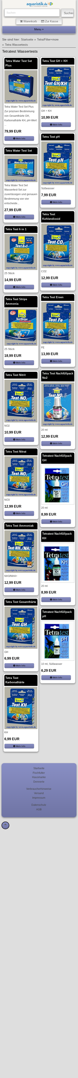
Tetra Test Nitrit (15, 375)
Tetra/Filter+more (47, 39)
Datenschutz (38, 804)
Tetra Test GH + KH (54, 61)
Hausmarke (39, 777)
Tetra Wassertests (16, 44)
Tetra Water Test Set (18, 150)
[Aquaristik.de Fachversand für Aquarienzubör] (39, 4)
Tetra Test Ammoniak (19, 525)
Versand (39, 793)
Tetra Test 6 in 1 (15, 229)
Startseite (27, 39)
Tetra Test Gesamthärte (20, 602)
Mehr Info (20, 138)
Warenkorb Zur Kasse (40, 21)
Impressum (38, 797)
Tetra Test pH (51, 136)
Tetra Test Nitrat (15, 451)
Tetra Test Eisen (52, 297)
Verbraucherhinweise (38, 788)
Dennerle (38, 781)
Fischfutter (39, 772)
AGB (39, 809)
